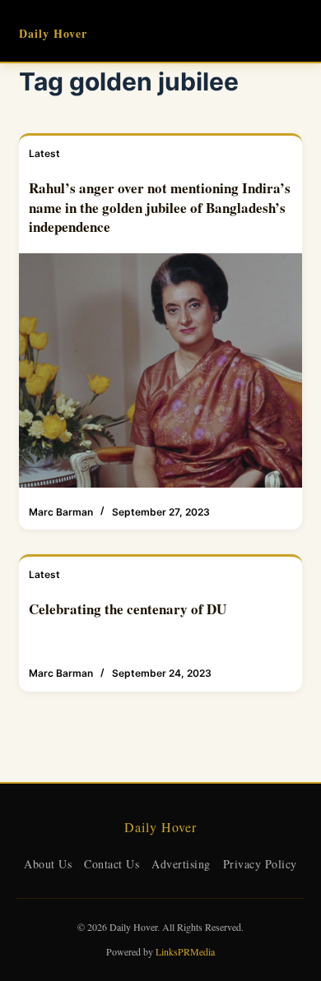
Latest (44, 153)
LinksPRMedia (185, 951)
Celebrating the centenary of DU (127, 609)
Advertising (181, 864)
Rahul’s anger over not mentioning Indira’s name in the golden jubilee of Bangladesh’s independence (160, 208)
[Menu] (294, 31)
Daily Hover (53, 33)
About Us (48, 864)
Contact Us (111, 864)
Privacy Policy (260, 864)
